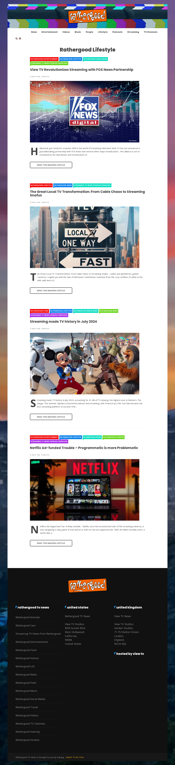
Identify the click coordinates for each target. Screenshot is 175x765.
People (89, 32)
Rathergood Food (39, 311)
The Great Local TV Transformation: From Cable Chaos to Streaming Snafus (87, 193)
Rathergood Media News (95, 59)
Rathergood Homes (27, 658)
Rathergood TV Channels (30, 723)
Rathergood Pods (26, 682)
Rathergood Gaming (28, 731)
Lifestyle (102, 32)
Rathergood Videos (27, 715)
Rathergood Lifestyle (70, 59)
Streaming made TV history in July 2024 (63, 321)
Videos (66, 32)
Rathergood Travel (27, 707)
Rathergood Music (26, 690)
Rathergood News (63, 185)
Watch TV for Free (75, 757)
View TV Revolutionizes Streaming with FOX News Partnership (81, 69)
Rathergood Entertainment (44, 59)
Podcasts (117, 32)
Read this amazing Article (51, 165)
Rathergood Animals (28, 617)
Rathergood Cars (26, 625)
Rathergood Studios (113, 437)
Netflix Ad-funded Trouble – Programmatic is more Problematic (84, 448)
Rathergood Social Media (30, 699)
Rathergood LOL (25, 666)
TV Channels (151, 32)
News (34, 32)
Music (78, 32)
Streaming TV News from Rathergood (49, 63)
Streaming (133, 32)
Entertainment (50, 32)
